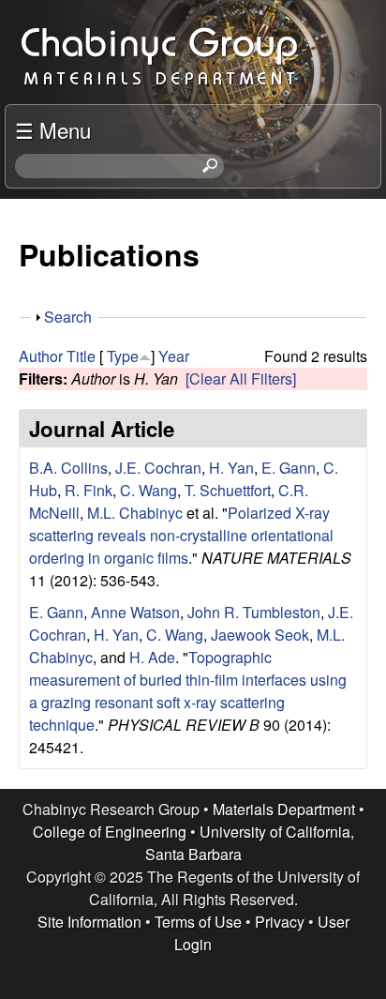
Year (173, 356)
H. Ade (152, 657)
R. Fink (88, 490)
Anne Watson (135, 612)
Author (41, 356)
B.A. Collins (68, 467)
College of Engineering (109, 831)
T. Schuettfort (228, 490)
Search (68, 316)
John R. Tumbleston (253, 612)
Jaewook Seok (260, 634)
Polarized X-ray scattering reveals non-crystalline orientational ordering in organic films (181, 535)
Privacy (279, 921)
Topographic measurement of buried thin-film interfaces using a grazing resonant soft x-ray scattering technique (188, 690)
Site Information (89, 921)
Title (81, 356)
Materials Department (284, 809)
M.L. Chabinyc (135, 512)
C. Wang (148, 490)
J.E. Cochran (158, 467)
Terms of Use (198, 921)
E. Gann (288, 467)
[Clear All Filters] (241, 378)
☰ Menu (53, 129)
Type (123, 356)
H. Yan (231, 467)
